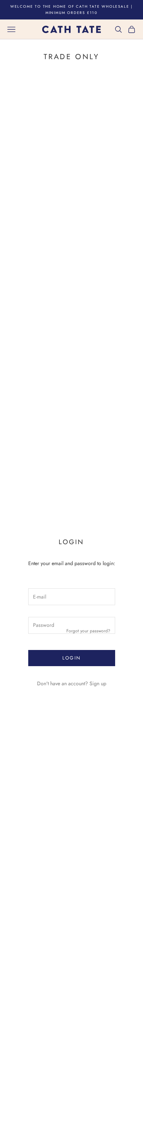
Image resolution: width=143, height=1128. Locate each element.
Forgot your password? (88, 631)
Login (71, 657)
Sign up (97, 683)
